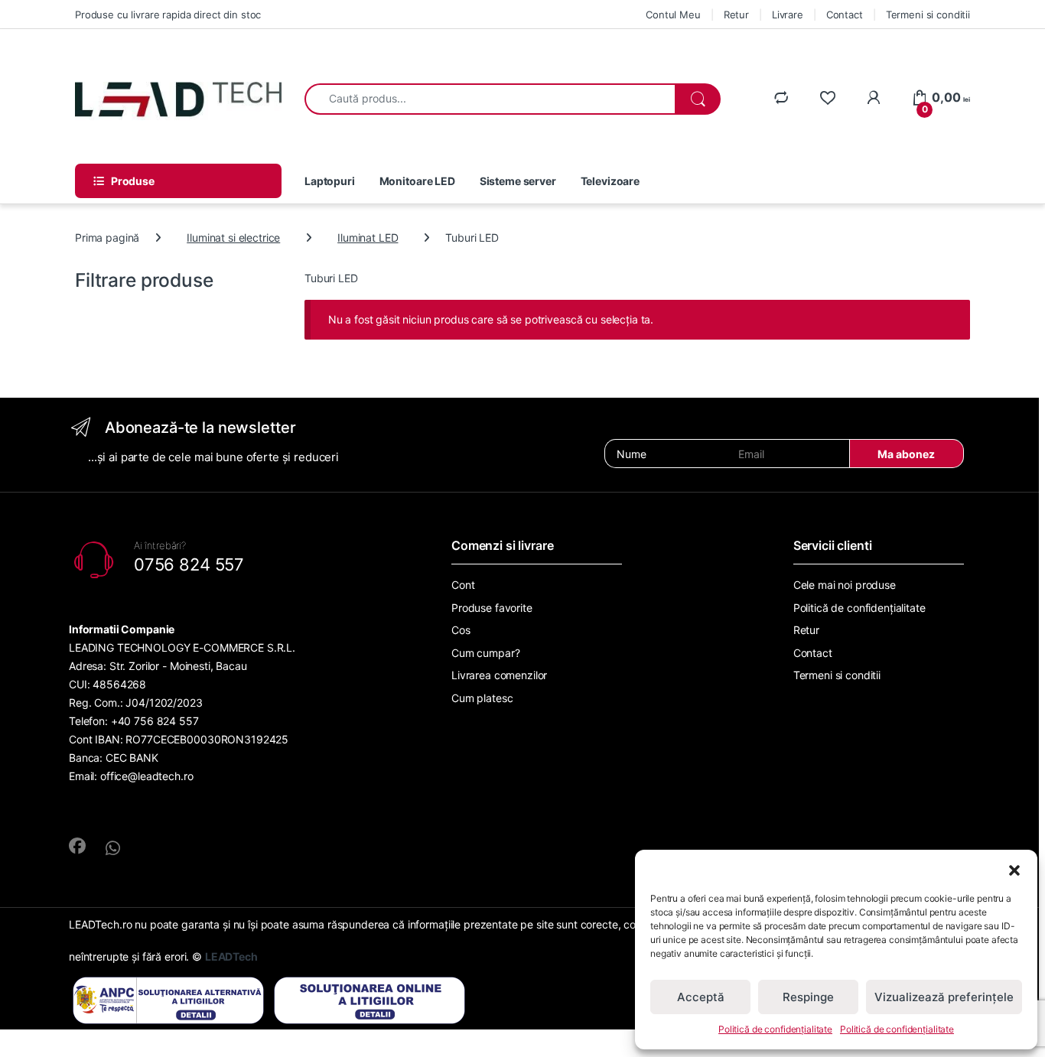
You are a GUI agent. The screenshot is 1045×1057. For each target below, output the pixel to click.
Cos (460, 629)
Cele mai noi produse (844, 584)
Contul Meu (673, 14)
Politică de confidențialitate (775, 1029)
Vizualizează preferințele (944, 997)
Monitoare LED (417, 180)
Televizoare (610, 180)
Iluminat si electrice (233, 237)
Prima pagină (107, 237)
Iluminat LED (367, 237)
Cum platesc (482, 697)
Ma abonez (906, 453)
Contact (844, 14)
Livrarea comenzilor (499, 674)
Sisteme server (518, 180)
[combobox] (490, 99)
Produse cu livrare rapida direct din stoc (168, 14)
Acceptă (700, 997)
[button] (1014, 868)
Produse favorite (491, 607)
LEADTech (231, 956)
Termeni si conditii (928, 14)
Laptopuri (329, 180)
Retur (736, 14)
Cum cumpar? (485, 652)
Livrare (787, 14)
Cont (462, 584)
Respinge (808, 997)
